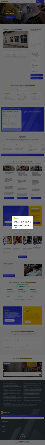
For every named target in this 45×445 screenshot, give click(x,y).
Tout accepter (18, 225)
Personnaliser (15, 227)
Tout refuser (27, 225)
